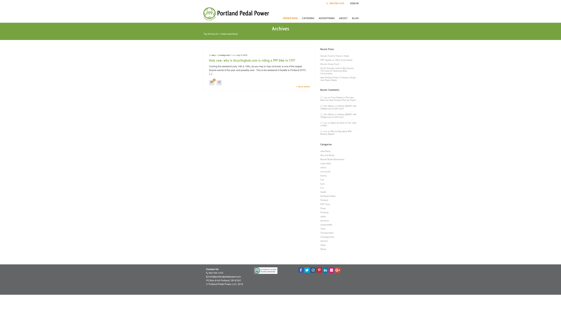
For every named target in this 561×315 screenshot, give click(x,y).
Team (323, 228)
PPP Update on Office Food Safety (336, 60)
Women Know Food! (329, 64)
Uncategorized (224, 55)
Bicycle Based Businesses (332, 159)
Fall (322, 179)
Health (323, 192)
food (322, 183)
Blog (355, 18)
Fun (322, 188)
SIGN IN (354, 3)
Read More (304, 87)
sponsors (324, 220)
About (343, 18)
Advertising (327, 18)
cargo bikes (325, 163)
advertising (325, 151)
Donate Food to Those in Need (334, 56)
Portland (324, 200)
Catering (308, 18)
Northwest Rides (328, 196)
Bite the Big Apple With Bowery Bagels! (336, 132)
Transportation (327, 232)
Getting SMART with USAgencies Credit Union (338, 107)
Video (323, 245)
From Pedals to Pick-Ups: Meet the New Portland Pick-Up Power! (338, 99)
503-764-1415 (336, 3)
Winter (323, 249)
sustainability (326, 224)
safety (323, 216)
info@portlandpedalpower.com (225, 276)
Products (324, 212)
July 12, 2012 (242, 55)
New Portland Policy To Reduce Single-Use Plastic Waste (338, 78)
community (325, 171)
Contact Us (212, 269)
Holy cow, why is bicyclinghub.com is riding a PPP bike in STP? (252, 60)
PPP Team (325, 204)
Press (323, 208)
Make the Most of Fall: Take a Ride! (338, 124)
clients (323, 167)
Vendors (324, 241)
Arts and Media (327, 155)
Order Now (290, 18)
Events (323, 175)
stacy (214, 55)
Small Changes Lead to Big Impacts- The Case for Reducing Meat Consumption (337, 71)
